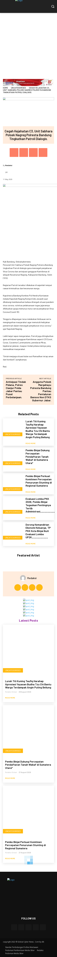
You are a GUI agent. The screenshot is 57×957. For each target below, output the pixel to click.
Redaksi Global (11, 692)
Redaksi (8, 165)
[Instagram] (25, 587)
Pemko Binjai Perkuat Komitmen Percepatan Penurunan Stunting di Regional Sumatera (39, 480)
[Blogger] (14, 927)
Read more (31, 443)
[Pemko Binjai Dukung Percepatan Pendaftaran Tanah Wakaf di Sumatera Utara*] (13, 457)
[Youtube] (39, 587)
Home (5, 88)
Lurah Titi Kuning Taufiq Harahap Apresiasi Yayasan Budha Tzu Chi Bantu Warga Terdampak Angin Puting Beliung (38, 429)
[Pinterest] (33, 152)
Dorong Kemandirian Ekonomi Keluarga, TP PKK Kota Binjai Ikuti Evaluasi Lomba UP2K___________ (38, 531)
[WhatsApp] (43, 152)
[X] (23, 152)
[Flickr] (28, 927)
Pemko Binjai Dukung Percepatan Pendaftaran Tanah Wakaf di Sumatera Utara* (38, 456)
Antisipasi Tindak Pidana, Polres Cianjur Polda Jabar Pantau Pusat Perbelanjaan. (16, 389)
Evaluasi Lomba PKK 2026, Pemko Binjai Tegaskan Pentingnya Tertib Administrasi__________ (40, 505)
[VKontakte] (43, 927)
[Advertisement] (28, 43)
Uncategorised (18, 88)
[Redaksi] (23, 578)
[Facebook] (14, 152)
